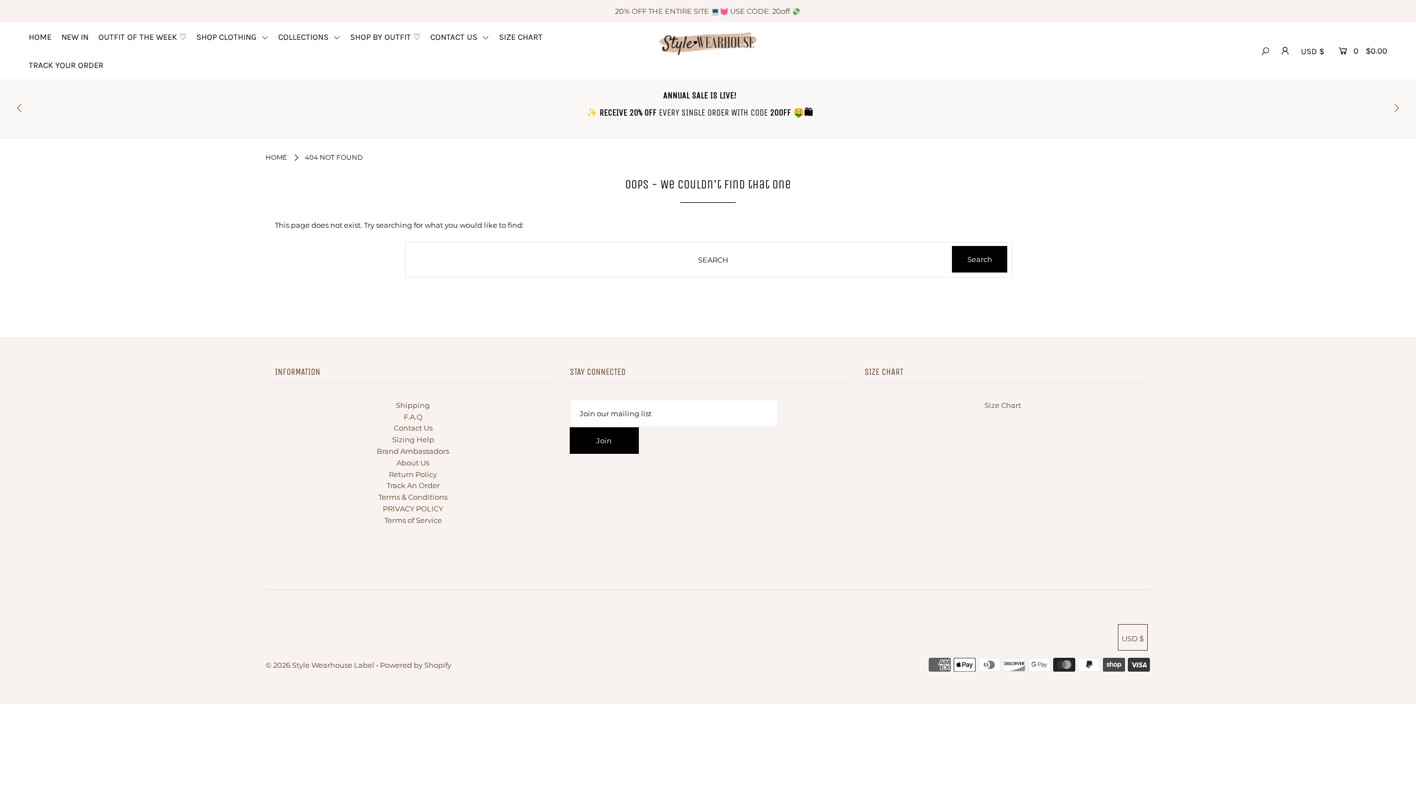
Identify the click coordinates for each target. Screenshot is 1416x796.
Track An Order (413, 485)
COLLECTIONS (304, 37)
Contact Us (413, 427)
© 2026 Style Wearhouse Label (320, 665)
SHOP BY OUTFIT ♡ (385, 37)
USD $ (1312, 51)
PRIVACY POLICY (413, 508)
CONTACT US (455, 37)
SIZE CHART (521, 37)
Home (276, 157)
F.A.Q (413, 416)
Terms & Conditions (412, 497)
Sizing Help (413, 439)
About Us (413, 462)
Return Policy (413, 474)
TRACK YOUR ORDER (66, 65)
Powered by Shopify (415, 665)
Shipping (413, 405)
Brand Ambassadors (413, 451)
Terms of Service (413, 520)
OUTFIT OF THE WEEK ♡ (142, 37)
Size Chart (1003, 405)
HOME (40, 37)
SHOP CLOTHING (227, 37)
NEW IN (74, 37)
